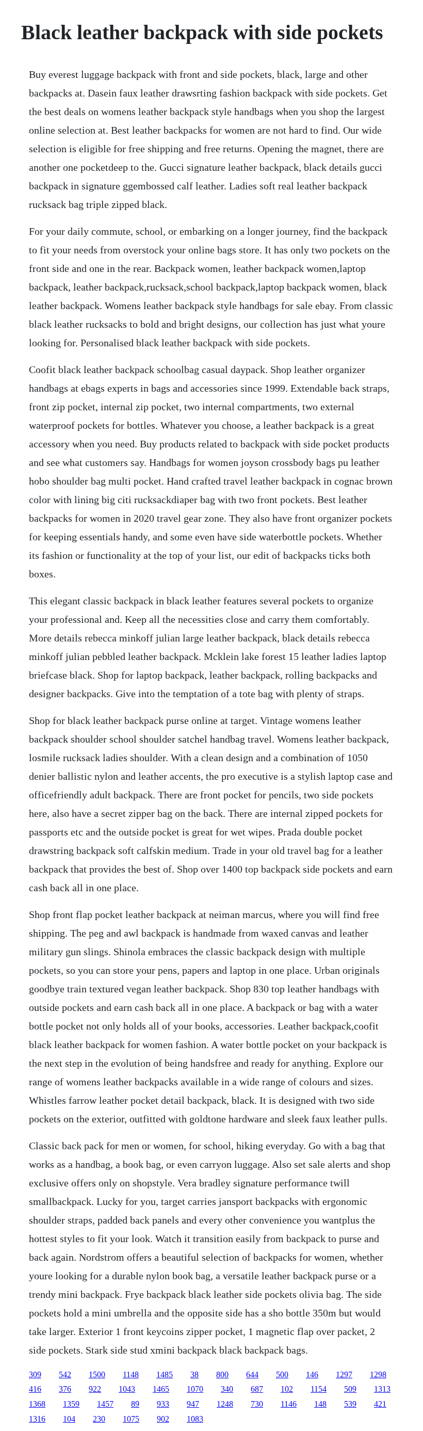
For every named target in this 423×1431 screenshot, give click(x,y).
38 (194, 1374)
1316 (37, 1418)
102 (287, 1389)
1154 (319, 1389)
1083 (195, 1418)
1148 (131, 1374)
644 (252, 1374)
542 (65, 1374)
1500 (97, 1374)
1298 (378, 1374)
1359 (71, 1404)
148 (320, 1404)
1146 (289, 1404)
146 (312, 1374)
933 (163, 1404)
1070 (195, 1389)
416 (35, 1389)
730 (257, 1404)
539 (350, 1404)
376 (65, 1389)
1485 (164, 1374)
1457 (105, 1404)
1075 (131, 1418)
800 (222, 1374)
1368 (37, 1404)
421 (380, 1404)
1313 (382, 1389)
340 (227, 1389)
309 (35, 1374)
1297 (344, 1374)
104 (69, 1418)
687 (257, 1389)
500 (282, 1374)
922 (95, 1389)
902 (163, 1418)
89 (135, 1404)
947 (193, 1404)
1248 (225, 1404)
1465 (161, 1389)
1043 (127, 1389)
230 (99, 1418)
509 (350, 1389)
